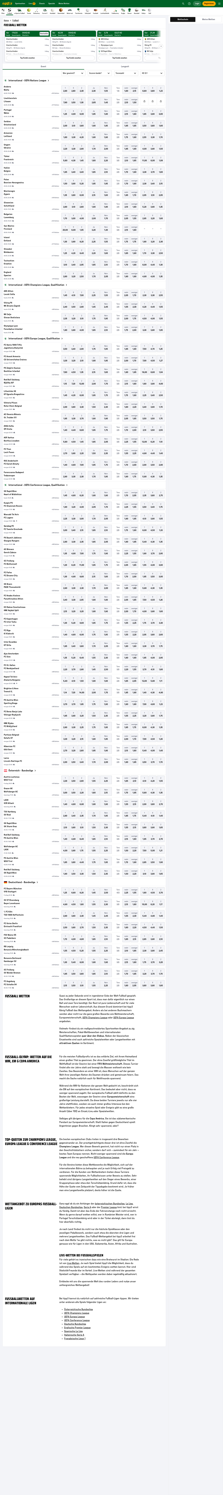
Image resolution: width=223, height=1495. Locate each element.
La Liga (129, 1203)
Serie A (87, 1207)
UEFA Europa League (123, 1017)
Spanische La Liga (73, 1331)
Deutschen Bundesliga (71, 1207)
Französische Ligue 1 (74, 1338)
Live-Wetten (73, 1263)
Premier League (109, 1207)
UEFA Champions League (94, 1017)
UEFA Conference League (106, 1157)
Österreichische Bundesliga (78, 1309)
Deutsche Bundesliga (75, 1324)
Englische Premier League (77, 1327)
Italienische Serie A (74, 1335)
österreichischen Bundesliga (110, 1203)
